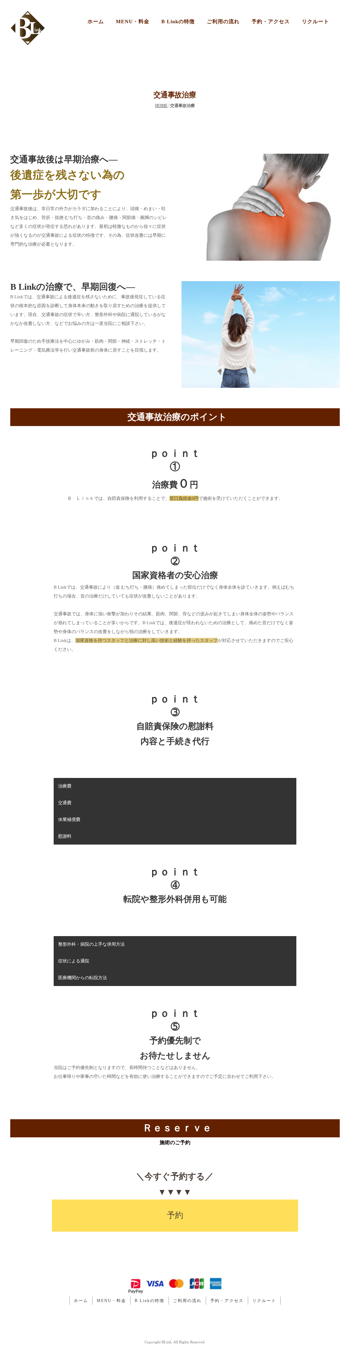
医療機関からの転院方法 (82, 977)
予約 (175, 1215)
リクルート (315, 21)
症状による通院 (73, 960)
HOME (161, 105)
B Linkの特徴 (178, 21)
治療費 (64, 786)
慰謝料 (64, 836)
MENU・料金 (132, 21)
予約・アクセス (271, 21)
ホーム (96, 21)
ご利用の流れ (223, 21)
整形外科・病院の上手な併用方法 (91, 944)
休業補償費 (69, 819)
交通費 (64, 802)
